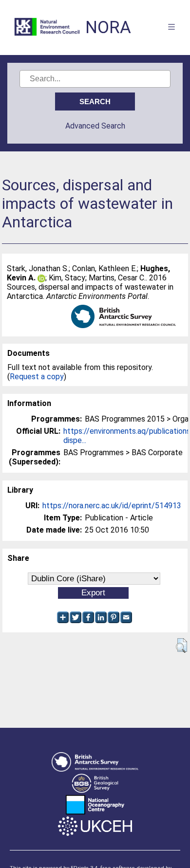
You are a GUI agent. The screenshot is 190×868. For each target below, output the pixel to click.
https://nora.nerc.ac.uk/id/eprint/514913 (111, 505)
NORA (108, 27)
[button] (181, 645)
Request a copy (37, 376)
